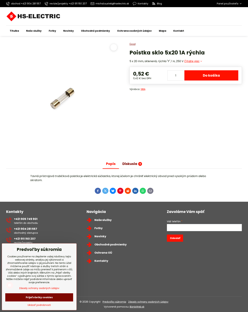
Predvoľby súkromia (114, 301)
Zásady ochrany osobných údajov (148, 301)
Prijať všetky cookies (39, 297)
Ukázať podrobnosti (39, 305)
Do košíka (211, 75)
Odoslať (175, 238)
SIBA (143, 89)
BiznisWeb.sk (137, 306)
